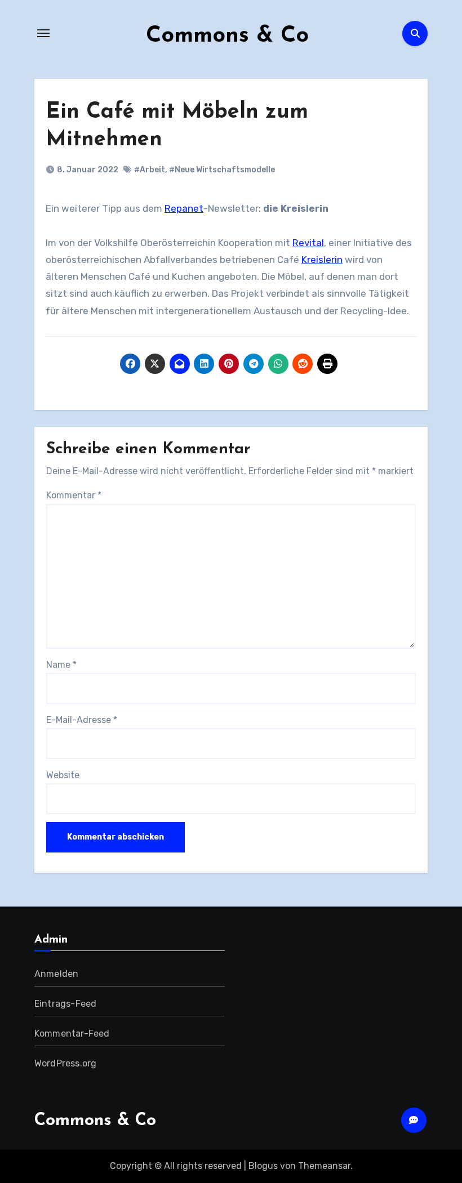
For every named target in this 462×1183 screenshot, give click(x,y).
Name (61, 664)
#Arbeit (149, 170)
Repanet (184, 208)
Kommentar (73, 495)
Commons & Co (227, 36)
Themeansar (324, 1165)
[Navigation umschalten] (43, 33)
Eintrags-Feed (65, 1003)
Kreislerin (322, 259)
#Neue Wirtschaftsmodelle (222, 170)
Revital (308, 242)
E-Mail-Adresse (81, 720)
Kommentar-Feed (72, 1033)
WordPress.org (65, 1063)
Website (62, 775)
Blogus (263, 1165)
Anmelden (56, 973)
